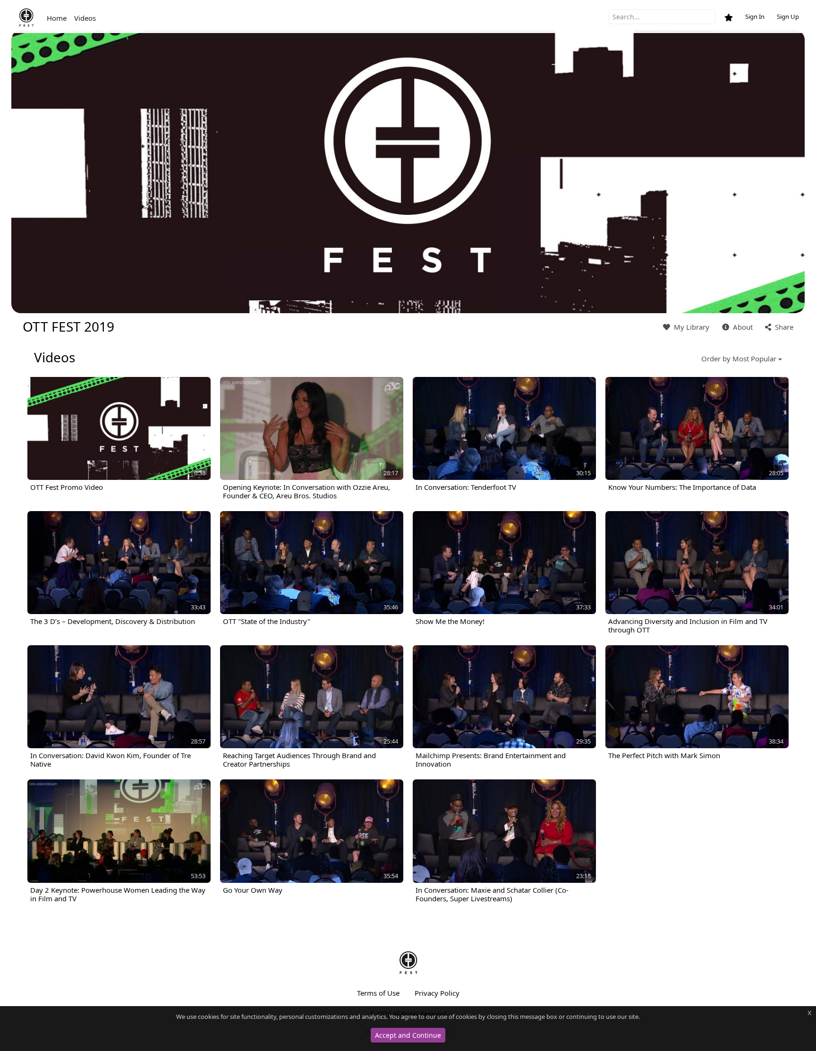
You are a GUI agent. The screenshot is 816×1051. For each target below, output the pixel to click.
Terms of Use (378, 993)
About (742, 327)
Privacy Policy (437, 993)
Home (57, 18)
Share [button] (783, 327)
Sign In (755, 16)
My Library (690, 327)
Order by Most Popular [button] (738, 358)
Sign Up (788, 16)
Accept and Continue (408, 1035)
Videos (85, 18)
